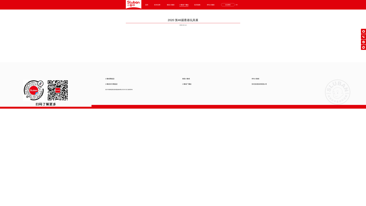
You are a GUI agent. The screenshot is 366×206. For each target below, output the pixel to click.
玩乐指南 (197, 5)
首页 (146, 5)
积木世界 (157, 5)
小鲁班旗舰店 (109, 79)
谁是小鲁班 (170, 5)
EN (237, 5)
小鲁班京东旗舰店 (111, 84)
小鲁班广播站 (184, 5)
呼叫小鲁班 (210, 5)
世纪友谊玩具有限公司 (259, 84)
